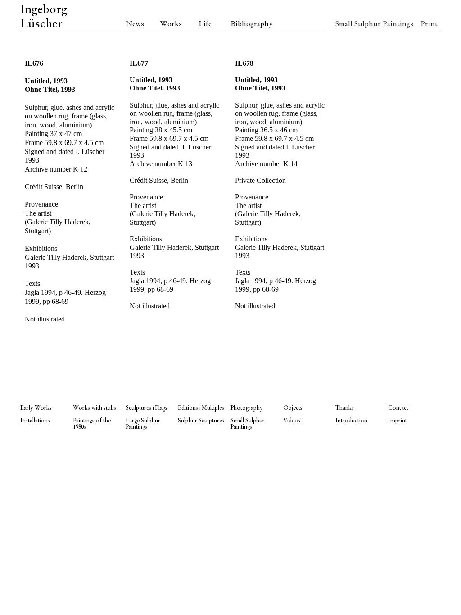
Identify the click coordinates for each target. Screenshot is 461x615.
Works (171, 24)
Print (429, 24)
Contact (398, 408)
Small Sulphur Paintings (361, 24)
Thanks (344, 408)
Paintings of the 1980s (92, 424)
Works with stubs (94, 408)
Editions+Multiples (201, 408)
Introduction (351, 421)
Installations (35, 421)
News (135, 24)
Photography (246, 408)
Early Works (36, 408)
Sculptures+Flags (146, 408)
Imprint (397, 421)
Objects (293, 408)
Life (205, 24)
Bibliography (251, 24)
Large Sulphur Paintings (143, 424)
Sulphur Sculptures (201, 421)
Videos (291, 421)
